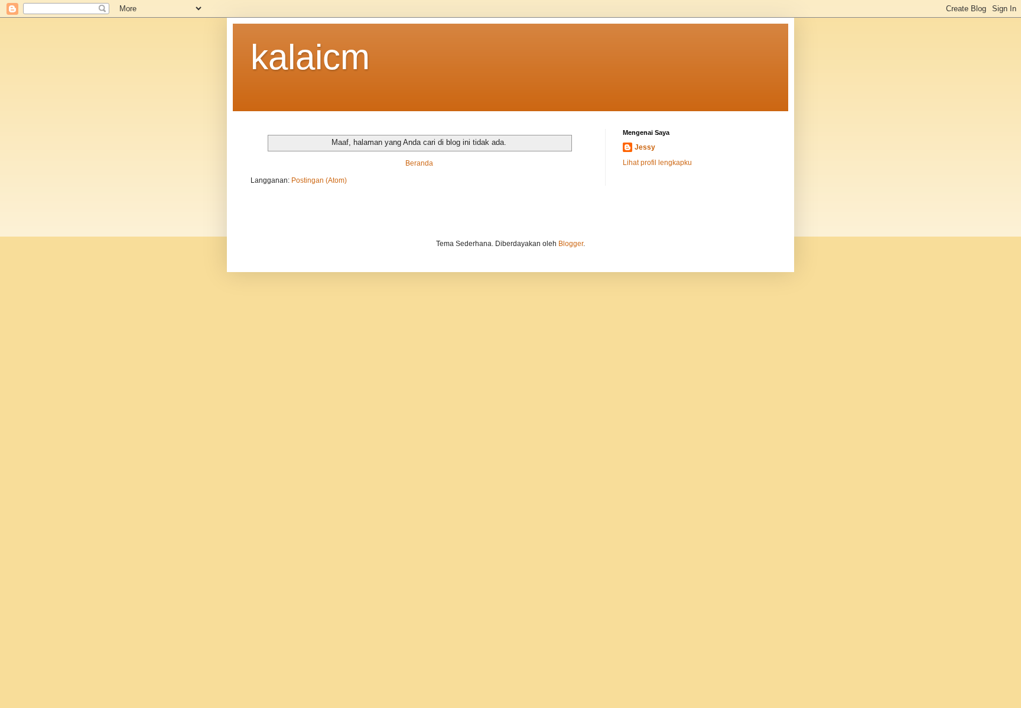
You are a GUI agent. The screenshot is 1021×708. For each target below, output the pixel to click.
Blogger (570, 244)
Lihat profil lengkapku (657, 163)
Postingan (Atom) (319, 180)
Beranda (419, 163)
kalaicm (310, 57)
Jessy (645, 147)
